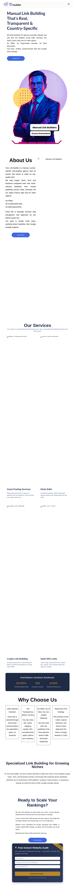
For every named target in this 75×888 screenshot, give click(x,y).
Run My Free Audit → (37, 874)
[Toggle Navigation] (68, 4)
